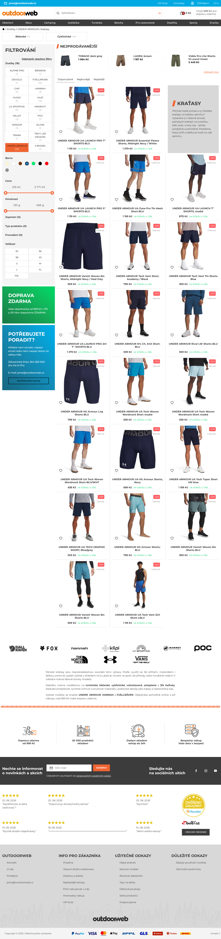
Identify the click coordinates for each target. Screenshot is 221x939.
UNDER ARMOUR (28, 29)
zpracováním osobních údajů (93, 775)
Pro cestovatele (145, 22)
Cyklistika (73, 22)
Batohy (118, 22)
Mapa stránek (128, 862)
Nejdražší (99, 79)
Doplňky (172, 22)
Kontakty (179, 3)
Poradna (68, 862)
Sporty (193, 22)
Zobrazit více (211, 72)
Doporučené (65, 79)
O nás (10, 869)
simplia (214, 933)
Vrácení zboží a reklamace (78, 869)
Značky (214, 22)
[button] (61, 132)
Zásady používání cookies (191, 862)
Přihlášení (203, 3)
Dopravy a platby (73, 875)
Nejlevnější (83, 79)
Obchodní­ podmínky (188, 869)
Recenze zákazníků (131, 875)
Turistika (97, 22)
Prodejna (12, 875)
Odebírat (101, 768)
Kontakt (12, 862)
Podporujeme (128, 902)
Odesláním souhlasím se (78, 775)
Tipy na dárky (127, 882)
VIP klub (163, 3)
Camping (49, 22)
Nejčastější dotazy (74, 882)
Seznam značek (129, 869)
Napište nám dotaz (28, 381)
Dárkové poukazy (130, 889)
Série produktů (129, 895)
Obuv (28, 22)
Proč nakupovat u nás (76, 889)
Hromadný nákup (73, 895)
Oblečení (7, 22)
